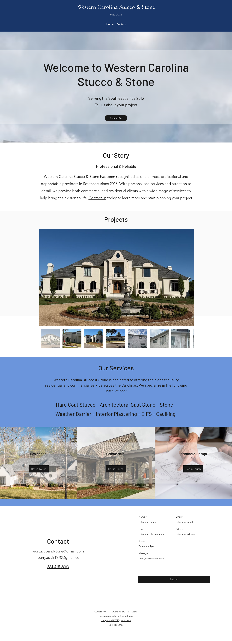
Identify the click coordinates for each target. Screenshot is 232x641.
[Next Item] (188, 277)
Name (142, 517)
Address (180, 529)
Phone (142, 529)
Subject (142, 541)
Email (179, 517)
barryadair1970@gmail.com (116, 620)
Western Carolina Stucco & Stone (116, 7)
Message (143, 553)
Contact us (97, 198)
